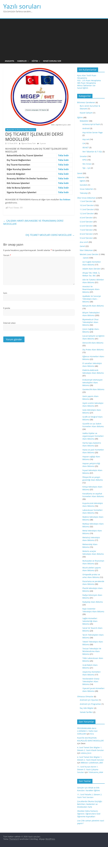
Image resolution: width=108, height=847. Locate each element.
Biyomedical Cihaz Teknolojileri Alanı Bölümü (90, 322)
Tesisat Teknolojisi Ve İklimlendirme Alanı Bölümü (91, 651)
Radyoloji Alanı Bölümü (92, 602)
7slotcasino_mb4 (95, 772)
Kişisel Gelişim (86, 112)
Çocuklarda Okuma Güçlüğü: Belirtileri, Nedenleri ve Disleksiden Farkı (89, 804)
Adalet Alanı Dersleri (91, 268)
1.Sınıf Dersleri (86, 201)
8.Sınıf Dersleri (86, 234)
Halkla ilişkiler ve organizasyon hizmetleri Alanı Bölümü (93, 436)
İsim (5, 293)
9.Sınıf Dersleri (86, 238)
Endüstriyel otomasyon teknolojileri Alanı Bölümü (92, 383)
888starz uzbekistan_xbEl (92, 762)
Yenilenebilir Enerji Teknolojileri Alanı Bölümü (90, 681)
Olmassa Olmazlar (85, 696)
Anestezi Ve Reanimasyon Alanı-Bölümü (91, 289)
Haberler (22, 61)
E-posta (6, 308)
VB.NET (85, 147)
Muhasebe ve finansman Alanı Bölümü (21, 130)
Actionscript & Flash (91, 124)
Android (86, 128)
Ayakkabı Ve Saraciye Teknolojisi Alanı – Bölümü (91, 299)
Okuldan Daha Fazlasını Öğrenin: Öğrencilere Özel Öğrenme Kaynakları (88, 814)
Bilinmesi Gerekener (86, 102)
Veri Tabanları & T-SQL (92, 151)
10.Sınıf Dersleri (87, 205)
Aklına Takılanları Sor (86, 85)
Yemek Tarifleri (86, 712)
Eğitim (35, 61)
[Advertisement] (54, 38)
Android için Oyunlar (89, 700)
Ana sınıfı (84, 242)
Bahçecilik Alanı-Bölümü (93, 305)
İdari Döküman (86, 250)
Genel (79, 173)
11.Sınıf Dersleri (87, 209)
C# (83, 143)
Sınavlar (83, 156)
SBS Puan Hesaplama (86, 83)
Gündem (83, 185)
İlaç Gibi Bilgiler (87, 708)
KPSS (84, 159)
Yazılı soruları (22, 6)
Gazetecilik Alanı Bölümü (93, 389)
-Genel (85, 258)
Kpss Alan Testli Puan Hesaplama (86, 76)
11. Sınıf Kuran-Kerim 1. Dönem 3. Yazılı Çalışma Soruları (87, 769)
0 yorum (42, 143)
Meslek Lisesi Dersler (89, 254)
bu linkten (65, 199)
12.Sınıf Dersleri (87, 213)
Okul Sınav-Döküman (86, 198)
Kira (92, 734)
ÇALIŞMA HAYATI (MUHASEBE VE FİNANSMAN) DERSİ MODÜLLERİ (33, 222)
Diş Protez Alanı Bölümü (93, 349)
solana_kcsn (86, 753)
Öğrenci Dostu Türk (28, 143)
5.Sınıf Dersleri (86, 221)
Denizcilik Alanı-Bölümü (92, 342)
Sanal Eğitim (82, 88)
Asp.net (85, 139)
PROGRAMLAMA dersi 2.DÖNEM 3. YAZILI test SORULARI (87, 731)
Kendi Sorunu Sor (52, 61)
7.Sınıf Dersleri (86, 230)
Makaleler (84, 121)
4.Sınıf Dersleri (86, 217)
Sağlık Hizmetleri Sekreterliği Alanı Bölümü (89, 621)
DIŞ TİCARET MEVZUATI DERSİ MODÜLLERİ (50, 234)
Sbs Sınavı (86, 164)
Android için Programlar (90, 704)
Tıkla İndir (63, 155)
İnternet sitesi (9, 323)
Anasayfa (9, 61)
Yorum (7, 255)
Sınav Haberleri (86, 189)
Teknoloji (84, 193)
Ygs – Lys (86, 168)
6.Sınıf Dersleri (86, 225)
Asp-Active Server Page (92, 132)
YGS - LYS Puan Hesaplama (89, 80)
